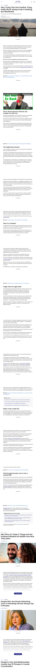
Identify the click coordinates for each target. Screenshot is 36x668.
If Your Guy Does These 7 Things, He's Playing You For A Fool (17, 401)
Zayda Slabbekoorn (4, 541)
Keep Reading (18, 593)
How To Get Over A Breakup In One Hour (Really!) (17, 470)
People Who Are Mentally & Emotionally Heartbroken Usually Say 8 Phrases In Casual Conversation (18, 515)
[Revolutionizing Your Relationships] (18, 1)
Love (5, 532)
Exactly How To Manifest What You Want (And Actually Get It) (17, 399)
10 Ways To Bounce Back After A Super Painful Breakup (19, 143)
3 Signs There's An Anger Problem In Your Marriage (18, 283)
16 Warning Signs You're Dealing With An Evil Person (15, 403)
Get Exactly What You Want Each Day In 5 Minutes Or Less (16, 405)
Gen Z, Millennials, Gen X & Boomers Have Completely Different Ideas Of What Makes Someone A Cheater (18, 518)
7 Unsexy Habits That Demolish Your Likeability (17, 220)
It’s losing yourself (7, 486)
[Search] (31, 2)
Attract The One (20, 524)
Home (2, 5)
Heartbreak (6, 5)
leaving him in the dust (26, 67)
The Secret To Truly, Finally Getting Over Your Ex (17, 505)
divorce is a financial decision (14, 438)
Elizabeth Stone (3, 16)
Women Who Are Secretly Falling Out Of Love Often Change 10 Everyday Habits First (17, 521)
